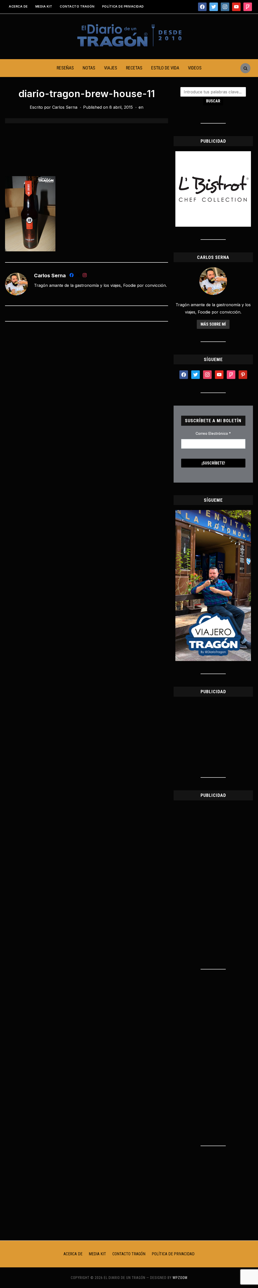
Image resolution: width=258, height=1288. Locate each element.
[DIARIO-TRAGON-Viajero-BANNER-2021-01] (213, 513)
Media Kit (43, 6)
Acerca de (18, 6)
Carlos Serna (64, 107)
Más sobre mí (213, 324)
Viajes (110, 67)
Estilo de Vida (165, 67)
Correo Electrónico (213, 433)
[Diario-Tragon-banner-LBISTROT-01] (213, 154)
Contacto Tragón (77, 6)
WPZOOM (180, 1278)
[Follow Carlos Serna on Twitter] (78, 276)
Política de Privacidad (123, 6)
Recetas (134, 67)
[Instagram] (85, 276)
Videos (195, 67)
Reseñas (65, 67)
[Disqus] (86, 392)
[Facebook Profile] (72, 276)
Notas (89, 67)
